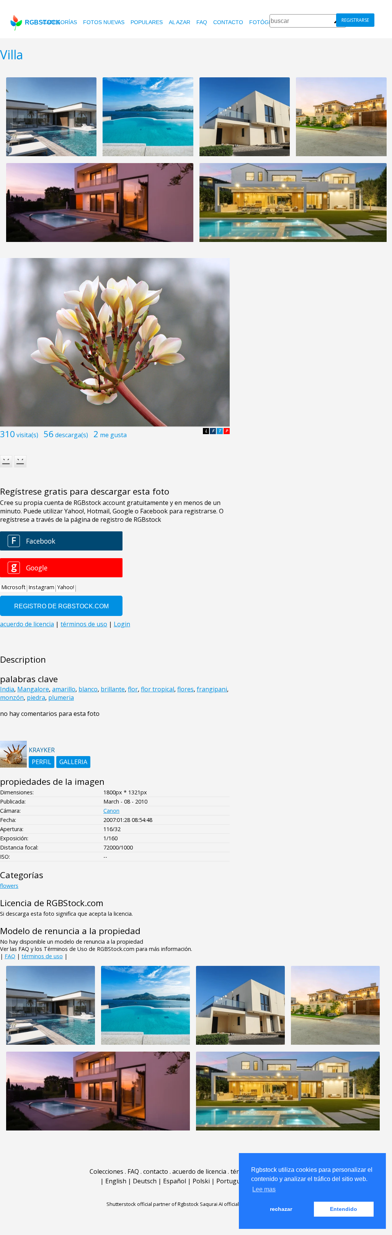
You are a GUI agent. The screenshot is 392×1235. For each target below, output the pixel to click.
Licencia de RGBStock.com (51, 903)
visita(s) (27, 435)
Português (231, 1181)
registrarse (355, 20)
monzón (12, 697)
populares (147, 22)
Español (174, 1181)
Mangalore (33, 689)
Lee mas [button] (264, 1189)
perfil (41, 762)
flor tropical (157, 689)
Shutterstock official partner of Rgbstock (152, 1204)
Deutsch (145, 1181)
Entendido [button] (343, 1209)
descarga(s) (71, 435)
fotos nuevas (103, 22)
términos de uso (42, 956)
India (7, 689)
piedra (36, 697)
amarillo (63, 689)
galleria (73, 762)
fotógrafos (268, 22)
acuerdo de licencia (199, 1171)
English (115, 1181)
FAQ (201, 22)
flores (185, 689)
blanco (88, 689)
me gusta (113, 435)
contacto (228, 22)
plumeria (61, 697)
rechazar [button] (281, 1209)
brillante (113, 689)
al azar (179, 22)
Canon (111, 810)
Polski (201, 1181)
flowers (9, 885)
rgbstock (42, 22)
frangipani (212, 689)
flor (133, 689)
